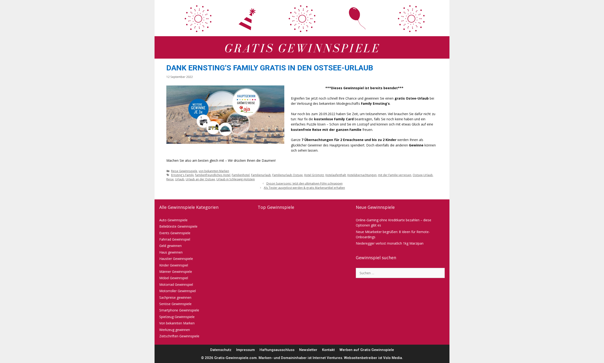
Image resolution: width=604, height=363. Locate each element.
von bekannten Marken (214, 171)
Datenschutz (220, 350)
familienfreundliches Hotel (212, 175)
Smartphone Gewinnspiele (179, 310)
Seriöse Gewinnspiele (175, 304)
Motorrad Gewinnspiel (176, 284)
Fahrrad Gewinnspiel (174, 239)
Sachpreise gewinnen (175, 297)
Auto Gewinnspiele (173, 220)
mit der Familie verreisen (394, 175)
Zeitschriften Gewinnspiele (179, 336)
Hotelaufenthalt (335, 175)
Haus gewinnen (171, 252)
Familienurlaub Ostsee (287, 175)
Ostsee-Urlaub (423, 175)
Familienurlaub (261, 175)
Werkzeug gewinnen (174, 329)
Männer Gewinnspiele (175, 271)
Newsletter (308, 350)
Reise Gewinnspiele (184, 171)
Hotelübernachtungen (362, 175)
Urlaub (179, 179)
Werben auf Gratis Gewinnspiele (367, 350)
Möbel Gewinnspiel (173, 278)
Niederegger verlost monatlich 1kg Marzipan (390, 243)
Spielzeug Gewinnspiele (177, 317)
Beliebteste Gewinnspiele (178, 226)
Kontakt (328, 350)
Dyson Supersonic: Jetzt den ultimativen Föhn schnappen (304, 183)
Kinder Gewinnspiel (173, 265)
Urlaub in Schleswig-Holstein (235, 179)
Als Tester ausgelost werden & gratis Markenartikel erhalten (304, 188)
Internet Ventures (327, 358)
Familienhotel (241, 175)
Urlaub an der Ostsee (200, 179)
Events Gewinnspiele (174, 233)
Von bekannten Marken (177, 323)
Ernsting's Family (182, 175)
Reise (170, 179)
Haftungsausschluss (277, 350)
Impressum (245, 350)
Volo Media (392, 358)
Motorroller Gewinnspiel (177, 291)
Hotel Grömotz (314, 175)
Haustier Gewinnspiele (176, 258)
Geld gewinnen (170, 245)
